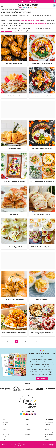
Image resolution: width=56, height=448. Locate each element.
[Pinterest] (26, 414)
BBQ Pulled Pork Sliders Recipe (14, 299)
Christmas (47, 424)
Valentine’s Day (48, 439)
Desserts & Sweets (7, 427)
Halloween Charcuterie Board (42, 96)
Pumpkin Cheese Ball (14, 148)
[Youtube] (32, 414)
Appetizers (5, 422)
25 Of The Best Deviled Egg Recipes (42, 247)
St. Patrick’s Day (49, 434)
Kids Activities (28, 427)
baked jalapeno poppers (38, 23)
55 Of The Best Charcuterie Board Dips (42, 181)
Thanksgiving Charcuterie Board (42, 63)
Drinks (4, 429)
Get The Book (41, 378)
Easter (46, 427)
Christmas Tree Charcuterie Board (14, 181)
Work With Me (15, 444)
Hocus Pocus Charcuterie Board (42, 148)
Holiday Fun (28, 432)
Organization (28, 429)
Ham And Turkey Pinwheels (42, 214)
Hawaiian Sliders (14, 214)
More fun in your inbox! (28, 1)
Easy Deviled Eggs (41, 299)
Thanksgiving (48, 436)
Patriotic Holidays (49, 432)
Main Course (6, 434)
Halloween (47, 429)
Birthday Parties (49, 422)
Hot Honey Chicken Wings (14, 63)
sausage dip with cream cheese (29, 20)
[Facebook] (21, 414)
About (11, 444)
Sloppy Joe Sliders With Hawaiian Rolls (14, 332)
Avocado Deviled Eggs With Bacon (14, 247)
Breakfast (5, 424)
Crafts (26, 424)
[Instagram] (24, 414)
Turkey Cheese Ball (14, 96)
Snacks (4, 439)
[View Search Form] (54, 5)
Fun (26, 422)
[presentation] (14, 48)
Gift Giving (27, 434)
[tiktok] (29, 414)
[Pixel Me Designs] (51, 445)
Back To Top (25, 443)
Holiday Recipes (6, 432)
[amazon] (35, 414)
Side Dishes (5, 436)
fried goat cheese (6, 31)
